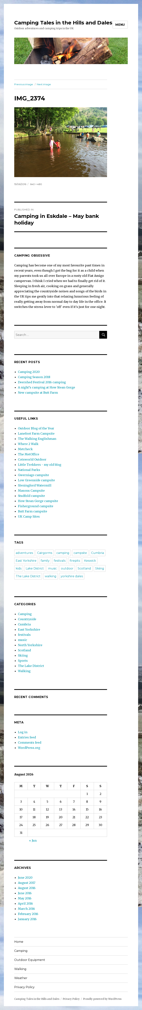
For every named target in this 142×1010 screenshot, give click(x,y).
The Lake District (28, 576)
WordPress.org (29, 748)
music (52, 568)
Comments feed (29, 742)
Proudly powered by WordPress (102, 999)
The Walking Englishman (37, 439)
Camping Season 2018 (34, 377)
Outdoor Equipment (29, 960)
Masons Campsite (31, 490)
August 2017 (26, 883)
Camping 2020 (29, 372)
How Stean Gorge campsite (38, 501)
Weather (20, 978)
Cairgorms (44, 553)
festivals (59, 560)
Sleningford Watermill (34, 485)
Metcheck (25, 449)
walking (50, 576)
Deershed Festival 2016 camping (42, 382)
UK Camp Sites (29, 516)
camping (62, 553)
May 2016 (24, 898)
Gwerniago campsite (33, 475)
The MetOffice (28, 454)
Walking (24, 671)
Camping (25, 614)
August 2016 (27, 888)
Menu (120, 24)
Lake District (35, 568)
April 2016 (25, 903)
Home (18, 941)
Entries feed (27, 737)
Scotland (84, 568)
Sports (23, 660)
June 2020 (25, 877)
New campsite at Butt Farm (38, 392)
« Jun (33, 840)
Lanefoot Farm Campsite (36, 433)
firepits (75, 560)
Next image (44, 84)
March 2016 (26, 909)
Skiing (99, 568)
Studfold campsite (31, 496)
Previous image (23, 84)
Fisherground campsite (35, 506)
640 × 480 (36, 184)
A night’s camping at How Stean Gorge (46, 387)
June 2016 (25, 893)
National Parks (29, 470)
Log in (22, 732)
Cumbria (97, 553)
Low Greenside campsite (36, 480)
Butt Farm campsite (32, 511)
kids (18, 568)
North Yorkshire (30, 645)
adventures (24, 553)
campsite (80, 553)
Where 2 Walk (28, 444)
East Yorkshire (26, 560)
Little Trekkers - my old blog (39, 464)
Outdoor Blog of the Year (36, 428)
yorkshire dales (72, 576)
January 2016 (27, 919)
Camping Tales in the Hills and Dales (63, 22)
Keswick (90, 560)
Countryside (27, 619)
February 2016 (28, 914)
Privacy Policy (24, 987)
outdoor (67, 568)
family (45, 560)
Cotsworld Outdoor (32, 459)
